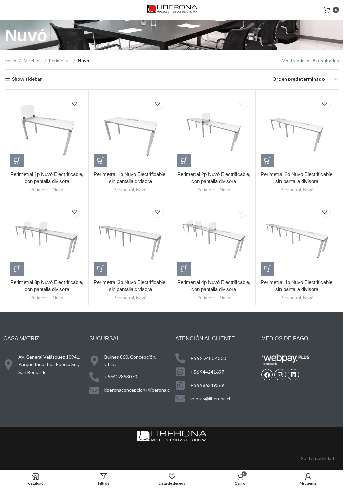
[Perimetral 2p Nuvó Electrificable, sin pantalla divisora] (297, 131)
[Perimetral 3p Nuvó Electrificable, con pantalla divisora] (46, 238)
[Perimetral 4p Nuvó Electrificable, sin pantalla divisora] (297, 238)
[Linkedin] (293, 374)
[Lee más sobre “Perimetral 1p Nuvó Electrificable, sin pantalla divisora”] (100, 160)
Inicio (10, 60)
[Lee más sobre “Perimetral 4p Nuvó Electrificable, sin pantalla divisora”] (267, 269)
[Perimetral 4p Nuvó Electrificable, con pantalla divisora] (213, 238)
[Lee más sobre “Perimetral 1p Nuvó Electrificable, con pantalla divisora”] (17, 160)
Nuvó (58, 189)
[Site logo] (172, 9)
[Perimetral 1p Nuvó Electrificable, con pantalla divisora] (46, 131)
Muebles (33, 60)
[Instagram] (280, 374)
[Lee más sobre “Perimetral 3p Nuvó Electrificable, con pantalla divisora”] (17, 269)
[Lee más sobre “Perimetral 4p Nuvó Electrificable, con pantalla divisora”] (184, 269)
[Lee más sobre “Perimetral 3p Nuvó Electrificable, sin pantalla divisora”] (100, 269)
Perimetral (60, 60)
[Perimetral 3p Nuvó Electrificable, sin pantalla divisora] (130, 238)
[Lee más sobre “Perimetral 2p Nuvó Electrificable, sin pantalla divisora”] (267, 160)
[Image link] (172, 437)
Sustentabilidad (317, 458)
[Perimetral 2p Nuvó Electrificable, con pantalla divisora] (213, 131)
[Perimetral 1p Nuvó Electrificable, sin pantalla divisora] (130, 131)
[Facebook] (267, 374)
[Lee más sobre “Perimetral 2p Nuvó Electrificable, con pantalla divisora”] (184, 160)
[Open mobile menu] (8, 10)
